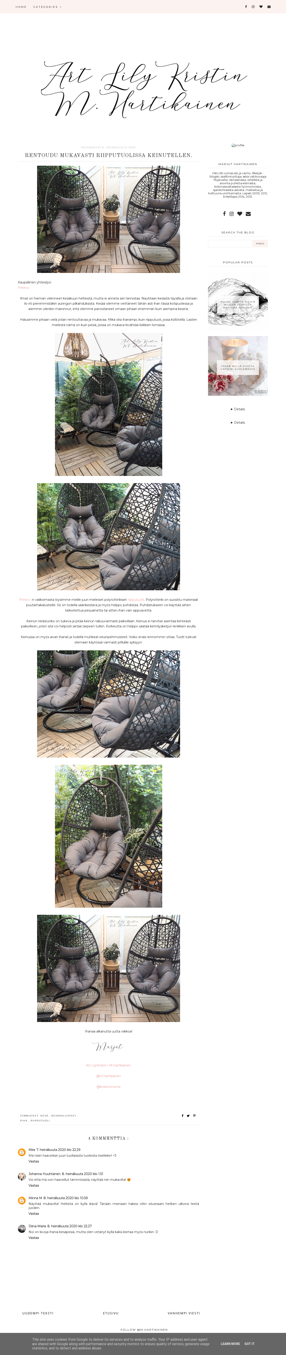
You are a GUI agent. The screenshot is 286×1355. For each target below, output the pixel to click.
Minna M (35, 1198)
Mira (32, 1150)
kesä (44, 1115)
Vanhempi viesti (184, 1313)
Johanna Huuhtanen (45, 1174)
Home (21, 6)
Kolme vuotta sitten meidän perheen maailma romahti (238, 304)
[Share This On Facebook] (183, 1116)
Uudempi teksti (38, 1313)
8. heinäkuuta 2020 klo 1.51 (82, 1174)
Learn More (230, 1344)
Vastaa (34, 1161)
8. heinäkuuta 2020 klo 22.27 (69, 1226)
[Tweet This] (189, 1116)
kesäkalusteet (64, 1115)
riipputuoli (40, 1120)
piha (24, 1120)
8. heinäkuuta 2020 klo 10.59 (66, 1198)
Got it (249, 1344)
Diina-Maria (37, 1226)
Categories (47, 6)
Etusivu (111, 1313)
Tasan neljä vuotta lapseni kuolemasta (238, 368)
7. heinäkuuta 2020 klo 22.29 (58, 1150)
